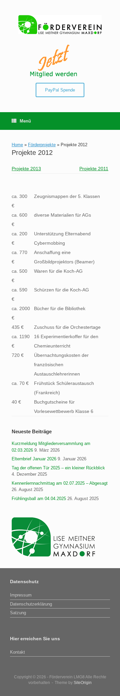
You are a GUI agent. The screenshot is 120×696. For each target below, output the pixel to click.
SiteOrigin (83, 683)
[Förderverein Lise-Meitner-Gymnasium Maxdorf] (60, 24)
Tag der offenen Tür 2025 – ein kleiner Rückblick (58, 467)
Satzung (18, 612)
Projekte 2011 (93, 168)
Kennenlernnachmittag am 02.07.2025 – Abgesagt (60, 483)
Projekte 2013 (26, 168)
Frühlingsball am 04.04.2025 (39, 498)
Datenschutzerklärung (31, 604)
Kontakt (17, 652)
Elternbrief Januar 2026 (34, 458)
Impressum (21, 595)
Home (17, 144)
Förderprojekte (42, 144)
